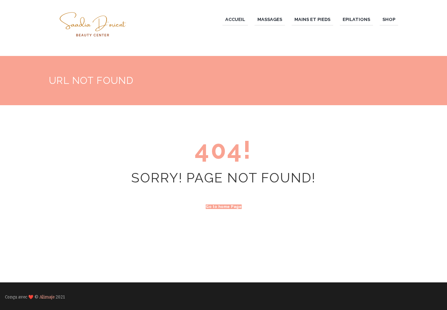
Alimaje (46, 297)
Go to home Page (224, 206)
